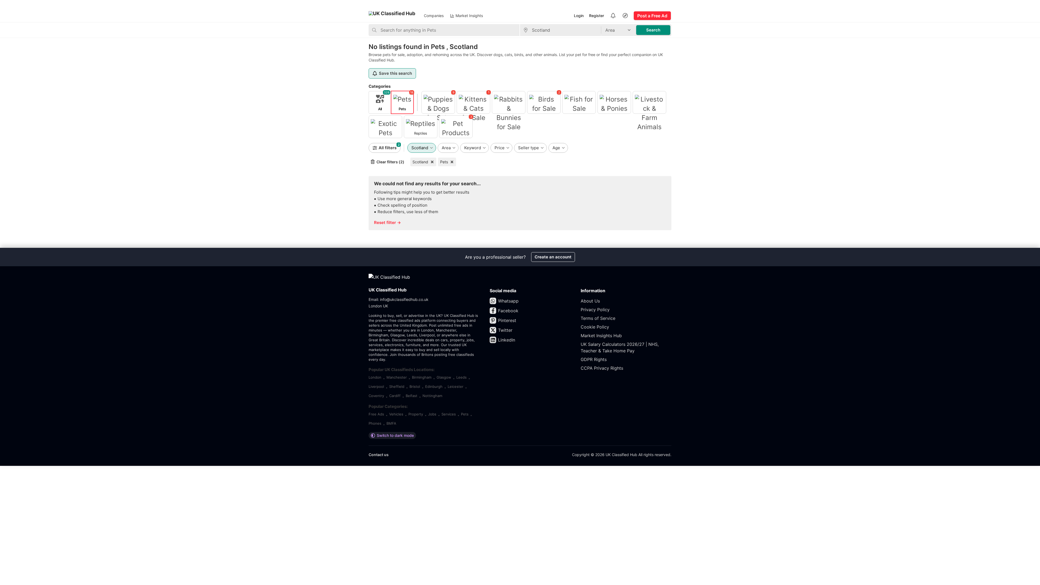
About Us (590, 301)
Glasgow (444, 377)
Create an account (553, 256)
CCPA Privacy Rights (602, 368)
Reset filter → (387, 222)
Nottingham (432, 396)
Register (596, 15)
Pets (444, 162)
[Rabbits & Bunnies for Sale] (508, 102)
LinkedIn (506, 340)
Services (448, 414)
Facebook (508, 310)
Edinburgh (434, 386)
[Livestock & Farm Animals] (649, 102)
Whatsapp (508, 301)
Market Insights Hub (601, 335)
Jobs (432, 414)
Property (415, 414)
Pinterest (507, 320)
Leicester (455, 386)
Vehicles (396, 414)
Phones (375, 423)
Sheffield (396, 386)
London (375, 377)
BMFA (391, 423)
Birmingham (421, 377)
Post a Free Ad (652, 15)
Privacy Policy (595, 309)
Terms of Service (598, 318)
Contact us (379, 454)
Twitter (505, 330)
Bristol (415, 386)
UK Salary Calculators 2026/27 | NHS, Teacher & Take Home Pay (620, 347)
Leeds (461, 377)
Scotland (420, 162)
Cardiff (395, 396)
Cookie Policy (595, 327)
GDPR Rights (594, 359)
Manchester (396, 377)
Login (579, 15)
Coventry (376, 396)
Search (653, 29)
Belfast (411, 396)
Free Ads (376, 414)
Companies (434, 15)
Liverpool (376, 386)
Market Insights (469, 15)
